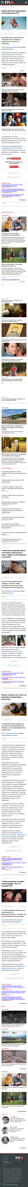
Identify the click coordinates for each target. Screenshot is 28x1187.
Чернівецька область (17, 850)
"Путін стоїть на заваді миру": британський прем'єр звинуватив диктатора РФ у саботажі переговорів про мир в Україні (13, 190)
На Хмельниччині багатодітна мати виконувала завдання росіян (12, 540)
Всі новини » (22, 200)
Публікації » (5, 1071)
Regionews (14, 735)
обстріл (15, 665)
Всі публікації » (22, 1111)
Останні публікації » (7, 212)
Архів (4, 1165)
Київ (19, 665)
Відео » (4, 1006)
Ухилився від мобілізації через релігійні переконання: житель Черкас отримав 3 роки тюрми (13, 987)
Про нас (5, 1156)
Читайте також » (6, 183)
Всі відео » (23, 1068)
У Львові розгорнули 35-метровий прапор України (14, 533)
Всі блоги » (23, 1148)
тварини (10, 665)
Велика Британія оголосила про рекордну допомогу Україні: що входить (12, 185)
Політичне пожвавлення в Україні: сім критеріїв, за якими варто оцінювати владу (18, 1120)
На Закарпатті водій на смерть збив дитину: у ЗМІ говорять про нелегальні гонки (13, 488)
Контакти (5, 1158)
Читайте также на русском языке (22, 33)
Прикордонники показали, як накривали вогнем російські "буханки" (13, 502)
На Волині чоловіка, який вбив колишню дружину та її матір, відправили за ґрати (12, 859)
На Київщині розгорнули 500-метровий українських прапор (13, 518)
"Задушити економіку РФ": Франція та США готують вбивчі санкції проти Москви (12, 195)
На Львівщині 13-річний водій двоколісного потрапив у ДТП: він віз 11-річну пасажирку (14, 525)
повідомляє (9, 47)
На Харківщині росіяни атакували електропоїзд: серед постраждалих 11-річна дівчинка (13, 510)
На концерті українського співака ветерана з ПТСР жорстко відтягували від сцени (14, 473)
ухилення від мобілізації (14, 978)
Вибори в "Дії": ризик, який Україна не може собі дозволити (17, 1130)
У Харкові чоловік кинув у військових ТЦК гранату (13, 496)
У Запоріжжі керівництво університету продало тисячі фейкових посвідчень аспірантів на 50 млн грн (14, 992)
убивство (8, 850)
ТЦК (6, 978)
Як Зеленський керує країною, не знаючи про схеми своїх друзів (17, 1140)
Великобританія (11, 177)
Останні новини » (7, 468)
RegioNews (10, 49)
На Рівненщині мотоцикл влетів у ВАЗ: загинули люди (13, 480)
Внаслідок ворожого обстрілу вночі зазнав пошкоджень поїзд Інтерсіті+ (12, 673)
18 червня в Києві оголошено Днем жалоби (13, 681)
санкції (18, 177)
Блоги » (4, 1114)
